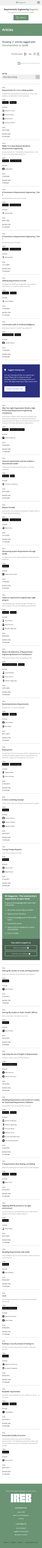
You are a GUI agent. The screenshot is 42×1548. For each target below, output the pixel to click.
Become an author (21, 1535)
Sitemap (6, 1542)
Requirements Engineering (21, 10)
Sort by (4, 74)
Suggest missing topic (14, 389)
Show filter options (17, 54)
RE (21, 2)
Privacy (20, 1542)
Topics (22, 17)
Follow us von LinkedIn (20, 948)
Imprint (13, 1542)
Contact (21, 1519)
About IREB (21, 1512)
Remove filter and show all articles (30, 63)
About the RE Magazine (21, 1515)
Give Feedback (21, 1528)
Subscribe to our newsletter (20, 954)
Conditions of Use (31, 1542)
